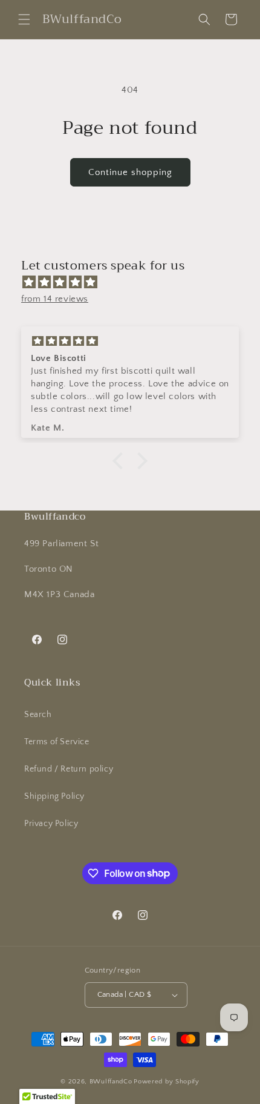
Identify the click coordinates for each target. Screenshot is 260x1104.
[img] (136, 282)
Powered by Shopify (167, 1081)
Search (38, 714)
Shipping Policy (54, 796)
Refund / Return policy (68, 769)
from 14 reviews (54, 299)
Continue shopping (130, 172)
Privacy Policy (51, 823)
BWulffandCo (110, 1081)
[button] (24, 19)
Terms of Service (56, 742)
